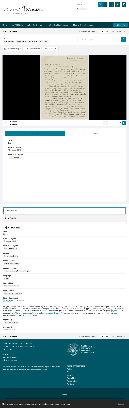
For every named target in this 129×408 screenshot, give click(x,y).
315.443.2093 (7, 350)
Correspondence (15, 157)
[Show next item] (124, 123)
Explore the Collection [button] (35, 25)
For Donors (71, 384)
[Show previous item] (105, 123)
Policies (69, 369)
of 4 (119, 123)
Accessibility (71, 378)
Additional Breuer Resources (83, 25)
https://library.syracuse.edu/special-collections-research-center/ (36, 313)
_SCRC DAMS (43, 41)
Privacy (69, 372)
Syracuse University (11, 322)
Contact (64, 395)
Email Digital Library (10, 357)
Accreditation (72, 381)
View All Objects (17, 25)
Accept (121, 404)
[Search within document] (123, 39)
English (6, 278)
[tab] (34, 133)
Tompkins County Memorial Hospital (17, 271)
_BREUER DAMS (9, 41)
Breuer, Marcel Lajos (11, 263)
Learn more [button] (66, 404)
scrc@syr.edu (112, 311)
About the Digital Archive (58, 25)
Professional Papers (11, 286)
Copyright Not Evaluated (13, 293)
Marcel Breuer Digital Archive (27, 41)
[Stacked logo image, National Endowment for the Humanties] (81, 349)
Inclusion (70, 375)
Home (5, 25)
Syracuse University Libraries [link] (17, 343)
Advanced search (82, 9)
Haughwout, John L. (11, 256)
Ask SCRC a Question (10, 360)
